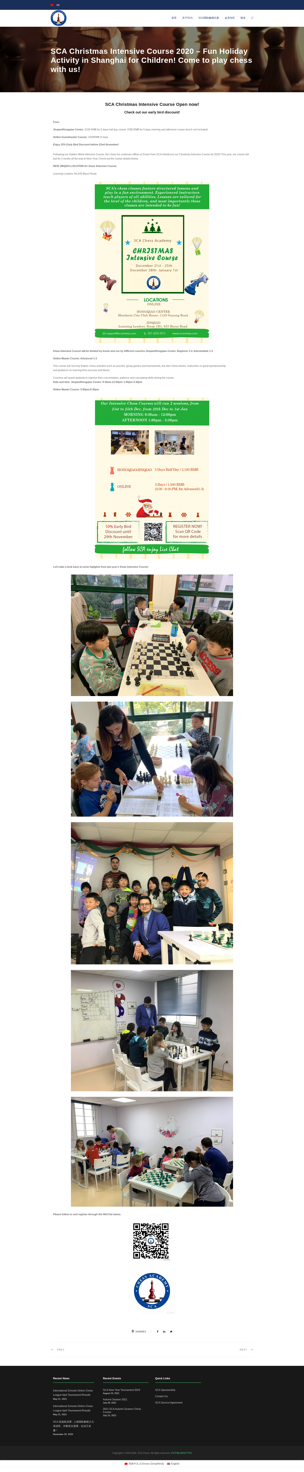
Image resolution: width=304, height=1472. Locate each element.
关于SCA (187, 17)
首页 (174, 17)
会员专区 (230, 17)
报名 (243, 17)
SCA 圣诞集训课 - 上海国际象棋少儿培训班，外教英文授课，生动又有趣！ (73, 1426)
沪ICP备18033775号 (181, 1453)
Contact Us (161, 1396)
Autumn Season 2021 (115, 1399)
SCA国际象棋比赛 (208, 17)
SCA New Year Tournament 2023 (121, 1390)
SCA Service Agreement (168, 1402)
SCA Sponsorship (165, 1390)
